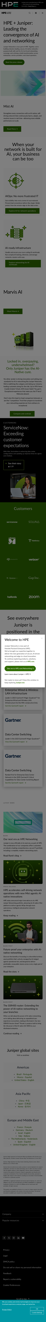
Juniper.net (20, 683)
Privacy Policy (7, 1309)
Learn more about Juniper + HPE (17, 674)
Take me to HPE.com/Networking (19, 668)
